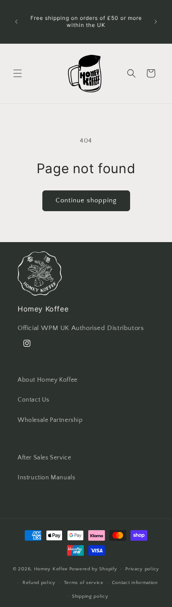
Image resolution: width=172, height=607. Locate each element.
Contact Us (33, 399)
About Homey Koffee (48, 379)
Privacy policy (142, 569)
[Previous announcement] (16, 21)
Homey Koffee (51, 569)
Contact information (135, 582)
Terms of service (84, 582)
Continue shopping (86, 200)
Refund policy (39, 582)
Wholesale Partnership (50, 420)
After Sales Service (44, 457)
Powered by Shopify (93, 569)
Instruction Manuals (46, 477)
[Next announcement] (155, 21)
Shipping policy (90, 596)
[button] (17, 73)
